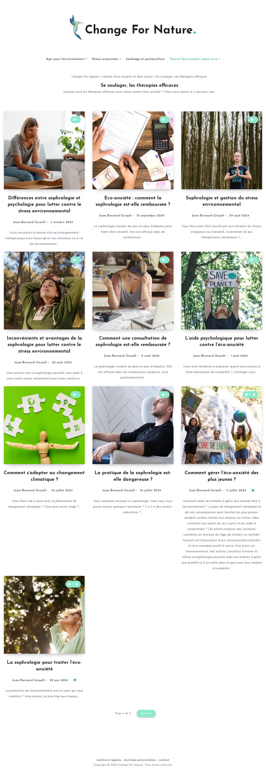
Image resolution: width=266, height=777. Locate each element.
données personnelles (140, 760)
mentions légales (109, 760)
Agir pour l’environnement (65, 59)
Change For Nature (85, 76)
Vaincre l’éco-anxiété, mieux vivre (193, 59)
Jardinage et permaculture (145, 59)
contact (164, 760)
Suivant (146, 713)
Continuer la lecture (65, 177)
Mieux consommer (105, 59)
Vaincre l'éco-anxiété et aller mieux (127, 76)
